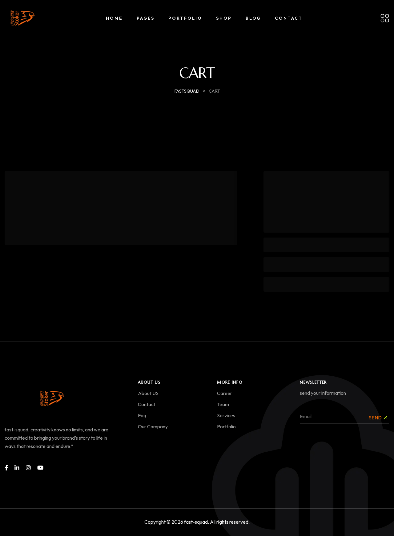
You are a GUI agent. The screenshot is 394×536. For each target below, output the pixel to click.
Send (375, 417)
